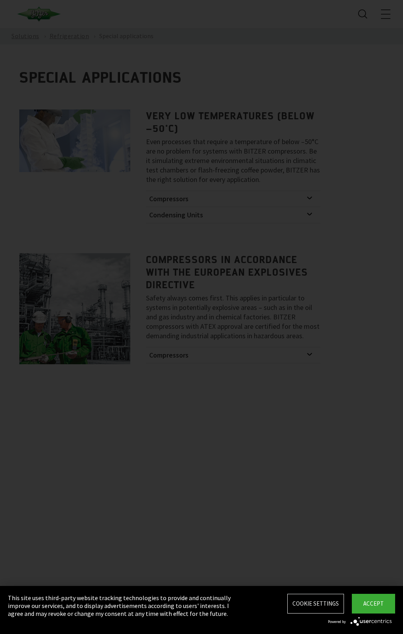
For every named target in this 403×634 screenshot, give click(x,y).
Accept (373, 603)
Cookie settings (315, 603)
